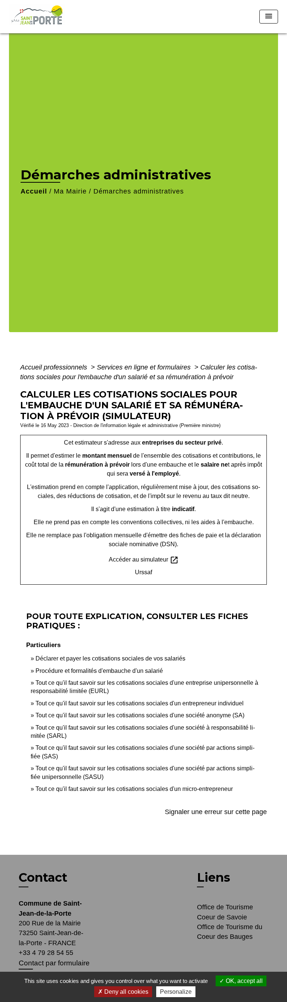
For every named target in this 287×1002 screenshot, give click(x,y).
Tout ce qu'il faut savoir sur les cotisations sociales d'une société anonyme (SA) (140, 715)
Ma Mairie (70, 191)
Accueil (34, 191)
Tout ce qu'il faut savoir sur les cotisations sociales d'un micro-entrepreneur (134, 789)
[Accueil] (39, 17)
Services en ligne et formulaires (144, 367)
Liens (213, 877)
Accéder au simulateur (144, 560)
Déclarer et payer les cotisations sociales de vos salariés (110, 658)
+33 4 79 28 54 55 (46, 952)
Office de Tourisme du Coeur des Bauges (229, 931)
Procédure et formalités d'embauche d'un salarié (99, 671)
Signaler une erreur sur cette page (216, 812)
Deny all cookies (125, 992)
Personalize (176, 992)
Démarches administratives (138, 191)
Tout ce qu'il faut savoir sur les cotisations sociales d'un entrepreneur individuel (140, 703)
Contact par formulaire (54, 963)
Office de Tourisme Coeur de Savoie (225, 912)
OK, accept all (243, 981)
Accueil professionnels (54, 367)
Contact (43, 877)
